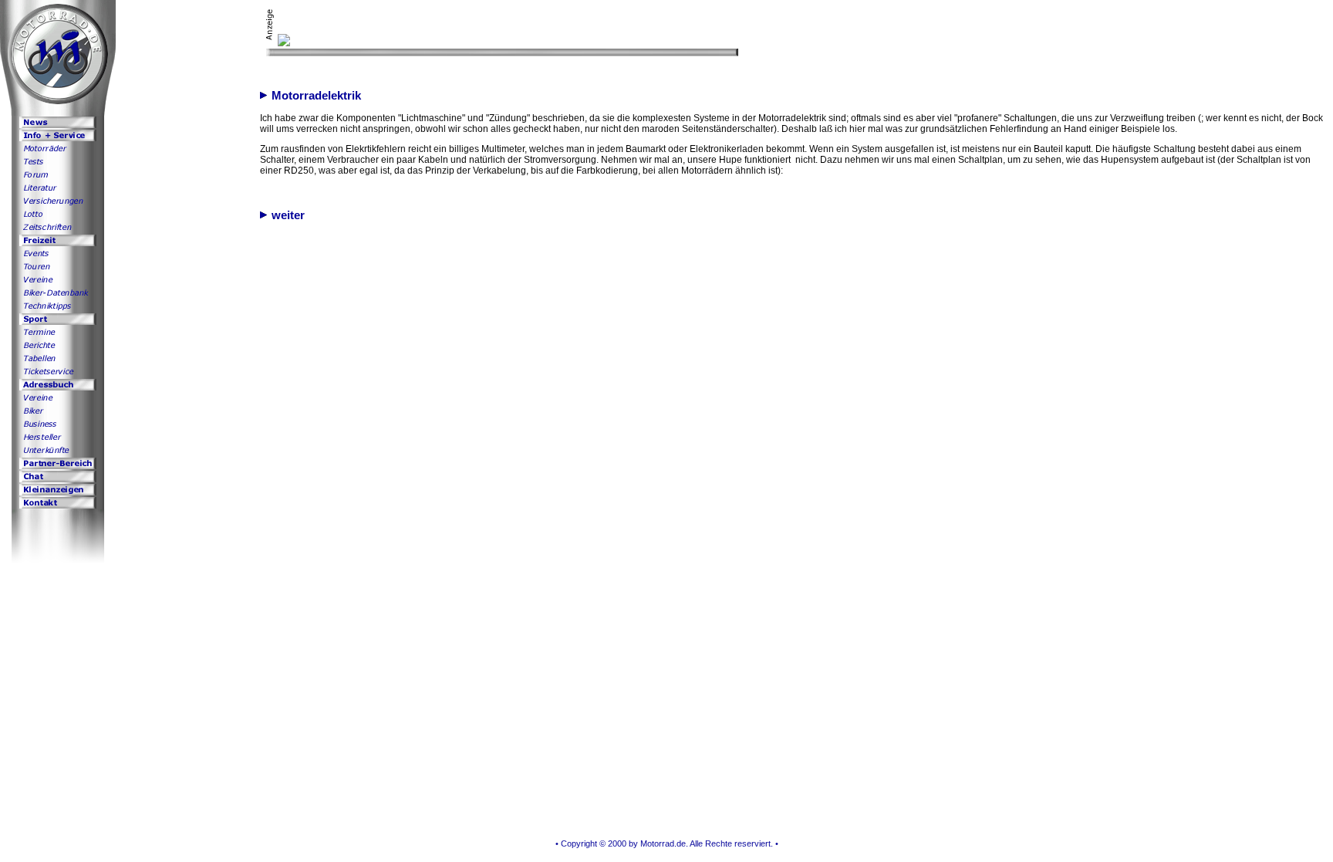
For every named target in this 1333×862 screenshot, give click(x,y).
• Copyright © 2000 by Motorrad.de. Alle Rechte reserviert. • (666, 843)
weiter (286, 215)
